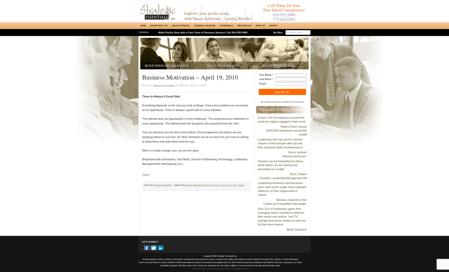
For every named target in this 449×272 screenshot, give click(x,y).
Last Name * (266, 79)
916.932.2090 (284, 14)
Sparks (241, 185)
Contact (273, 26)
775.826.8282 (284, 19)
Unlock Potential (181, 26)
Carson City (227, 185)
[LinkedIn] (161, 248)
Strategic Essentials (164, 85)
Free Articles (244, 26)
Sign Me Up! (282, 92)
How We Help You (159, 26)
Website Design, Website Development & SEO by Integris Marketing (220, 269)
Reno (235, 185)
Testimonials (226, 26)
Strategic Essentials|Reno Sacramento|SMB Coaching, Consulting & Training (159, 11)
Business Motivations (163, 185)
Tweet (146, 174)
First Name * (266, 74)
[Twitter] (153, 248)
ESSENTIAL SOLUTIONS (205, 26)
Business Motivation (193, 185)
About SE (260, 26)
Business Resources (211, 185)
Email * (263, 83)
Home (143, 26)
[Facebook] (146, 248)
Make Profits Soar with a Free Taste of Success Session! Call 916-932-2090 (202, 32)
